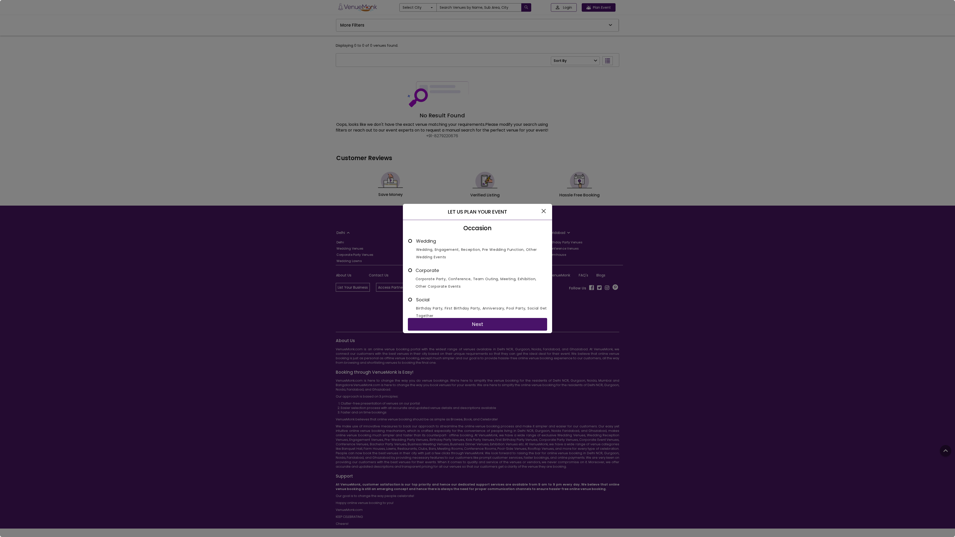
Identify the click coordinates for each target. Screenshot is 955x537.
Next (477, 324)
